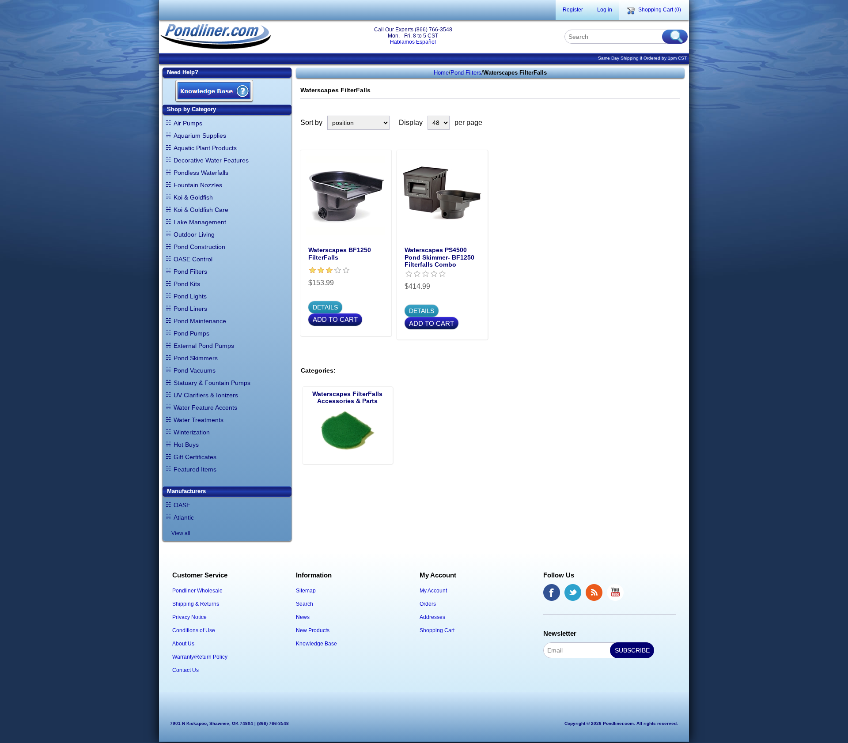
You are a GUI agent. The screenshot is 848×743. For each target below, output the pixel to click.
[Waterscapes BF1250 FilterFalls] (346, 196)
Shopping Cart (437, 630)
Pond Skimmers (196, 358)
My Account (433, 591)
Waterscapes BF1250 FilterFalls (339, 253)
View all (180, 533)
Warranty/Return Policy (199, 657)
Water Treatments (198, 419)
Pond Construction (199, 246)
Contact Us (185, 670)
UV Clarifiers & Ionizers (206, 395)
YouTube (615, 592)
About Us (183, 644)
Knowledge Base (316, 644)
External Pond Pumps (204, 345)
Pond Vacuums (195, 370)
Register (573, 10)
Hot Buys (186, 444)
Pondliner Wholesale (197, 591)
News (303, 617)
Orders (428, 604)
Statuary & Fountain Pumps (212, 382)
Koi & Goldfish (193, 197)
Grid (659, 123)
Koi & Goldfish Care (201, 209)
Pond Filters (190, 271)
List (675, 123)
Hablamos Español (413, 42)
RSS (594, 592)
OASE (182, 505)
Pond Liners (190, 308)
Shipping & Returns (195, 604)
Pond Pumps (191, 333)
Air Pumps (188, 123)
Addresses (432, 617)
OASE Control (193, 259)
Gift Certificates (195, 456)
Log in (604, 10)
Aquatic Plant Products (205, 147)
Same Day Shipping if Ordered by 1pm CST (642, 58)
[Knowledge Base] (214, 91)
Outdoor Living (194, 234)
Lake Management (200, 222)
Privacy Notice (189, 617)
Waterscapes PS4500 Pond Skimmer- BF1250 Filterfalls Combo (439, 257)
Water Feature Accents (205, 407)
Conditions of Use (193, 630)
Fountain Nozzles (198, 185)
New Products (312, 630)
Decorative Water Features (211, 160)
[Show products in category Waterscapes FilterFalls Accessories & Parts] (347, 433)
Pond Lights (190, 296)
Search (304, 604)
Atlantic (184, 517)
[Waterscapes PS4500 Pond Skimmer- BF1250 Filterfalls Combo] (442, 196)
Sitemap (306, 591)
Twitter (572, 592)
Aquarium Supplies (200, 135)
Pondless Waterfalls (201, 172)
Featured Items (195, 469)
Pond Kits (187, 283)
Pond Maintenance (200, 320)
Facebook (551, 592)
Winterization (192, 432)
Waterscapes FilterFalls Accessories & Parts (347, 397)
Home (441, 72)
